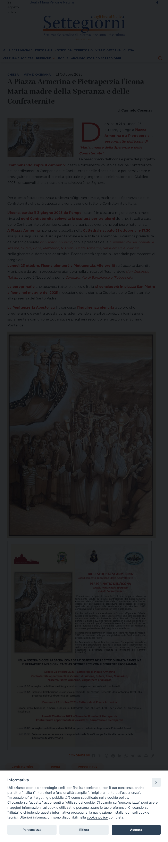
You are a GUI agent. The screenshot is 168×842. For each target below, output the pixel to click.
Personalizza (32, 830)
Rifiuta (84, 830)
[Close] (156, 782)
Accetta (136, 830)
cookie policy (97, 817)
